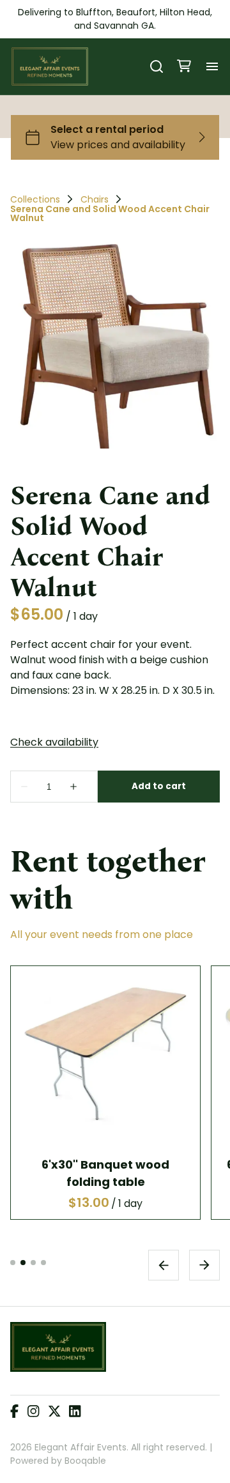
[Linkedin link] (74, 1412)
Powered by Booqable (58, 1460)
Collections (35, 199)
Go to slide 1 (13, 1262)
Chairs (94, 199)
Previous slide (163, 1265)
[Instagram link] (33, 1412)
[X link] (54, 1412)
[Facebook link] (14, 1412)
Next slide (204, 1265)
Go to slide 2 (23, 1262)
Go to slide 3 (33, 1262)
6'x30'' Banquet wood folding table (105, 1173)
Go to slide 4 (43, 1262)
